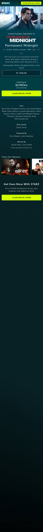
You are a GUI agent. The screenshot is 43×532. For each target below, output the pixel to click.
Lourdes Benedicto (27, 111)
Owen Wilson (12, 111)
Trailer (23, 73)
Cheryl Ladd (15, 114)
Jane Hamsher (27, 136)
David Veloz (21, 127)
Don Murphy (15, 136)
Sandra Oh (23, 119)
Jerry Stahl (31, 109)
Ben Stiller (6, 109)
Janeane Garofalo (23, 116)
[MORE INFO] (16, 167)
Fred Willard (27, 114)
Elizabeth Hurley (18, 109)
